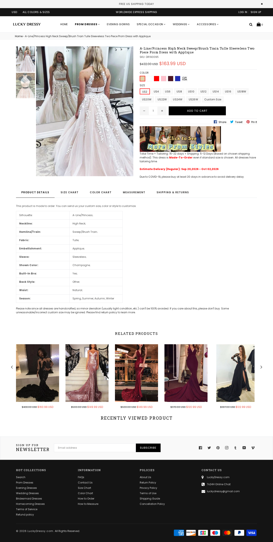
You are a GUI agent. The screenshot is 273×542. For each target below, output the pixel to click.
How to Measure (88, 504)
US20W (146, 99)
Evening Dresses (26, 488)
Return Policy (148, 482)
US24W (177, 99)
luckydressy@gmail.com (223, 491)
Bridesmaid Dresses (29, 498)
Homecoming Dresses (30, 504)
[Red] (156, 78)
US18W (241, 91)
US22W (162, 99)
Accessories (207, 24)
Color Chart (101, 192)
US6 (167, 91)
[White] (149, 78)
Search (20, 477)
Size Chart (69, 192)
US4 (156, 91)
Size (142, 85)
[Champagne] (142, 78)
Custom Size (212, 99)
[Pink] (163, 78)
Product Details (35, 192)
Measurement (134, 192)
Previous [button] (12, 366)
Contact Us (85, 482)
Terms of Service (26, 509)
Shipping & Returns (173, 192)
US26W (193, 99)
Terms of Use (148, 493)
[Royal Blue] (177, 78)
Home (64, 24)
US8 (179, 91)
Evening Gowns (118, 24)
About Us (145, 477)
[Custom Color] (184, 78)
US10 (191, 91)
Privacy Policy (148, 488)
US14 (216, 91)
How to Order (86, 498)
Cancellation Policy (152, 504)
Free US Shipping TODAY (136, 4)
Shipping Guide (150, 498)
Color (144, 73)
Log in (242, 12)
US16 (228, 91)
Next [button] (261, 366)
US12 (203, 91)
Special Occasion (150, 24)
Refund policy (25, 514)
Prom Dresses (24, 482)
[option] (34, 379)
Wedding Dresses (27, 493)
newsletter (33, 448)
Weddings (180, 24)
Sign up (256, 12)
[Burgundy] (170, 78)
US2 (144, 92)
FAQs (81, 477)
